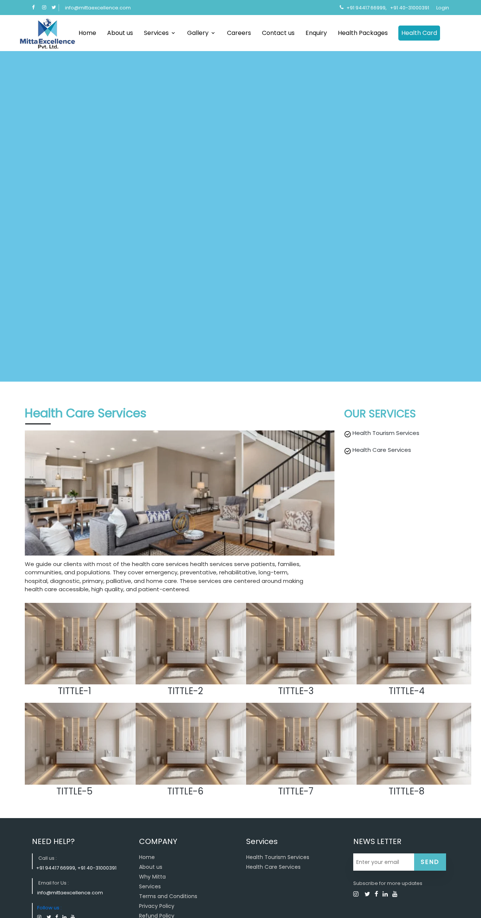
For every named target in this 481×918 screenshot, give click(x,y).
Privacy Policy (156, 906)
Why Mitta (152, 876)
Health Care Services (273, 867)
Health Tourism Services (277, 857)
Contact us (278, 33)
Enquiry (316, 33)
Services (156, 33)
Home (87, 33)
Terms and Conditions (168, 896)
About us (120, 33)
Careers (239, 33)
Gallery (198, 33)
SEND (430, 862)
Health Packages (363, 33)
